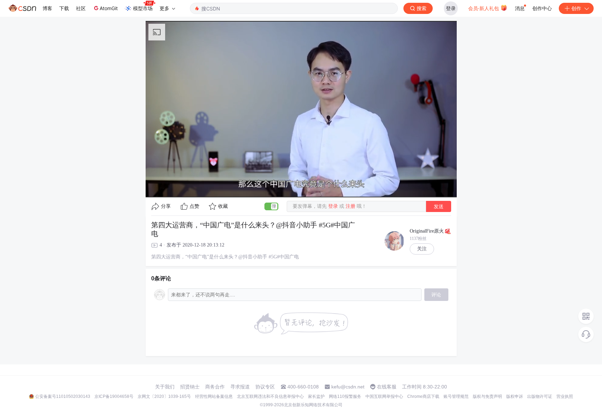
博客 (47, 8)
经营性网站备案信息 (214, 396)
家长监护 (316, 396)
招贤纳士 (190, 386)
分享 (166, 206)
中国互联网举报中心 (384, 396)
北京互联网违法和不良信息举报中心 (270, 396)
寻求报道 (240, 386)
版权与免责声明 (487, 396)
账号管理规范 (456, 396)
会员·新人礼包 (484, 8)
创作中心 (542, 8)
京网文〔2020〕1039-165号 (164, 396)
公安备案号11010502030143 (62, 396)
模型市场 (143, 8)
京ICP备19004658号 (113, 396)
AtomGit (109, 8)
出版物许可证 (539, 396)
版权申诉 (514, 396)
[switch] (271, 206)
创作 (576, 8)
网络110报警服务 (345, 396)
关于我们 (165, 386)
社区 (81, 8)
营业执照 (564, 396)
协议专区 (265, 386)
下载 (64, 8)
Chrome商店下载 (423, 396)
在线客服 (386, 386)
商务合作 (215, 386)
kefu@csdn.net (347, 386)
